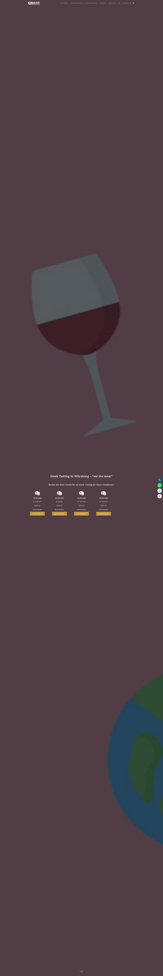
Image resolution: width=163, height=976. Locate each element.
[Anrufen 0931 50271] (159, 480)
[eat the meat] (37, 493)
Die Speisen (64, 3)
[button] (37, 514)
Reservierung (126, 3)
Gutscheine (103, 3)
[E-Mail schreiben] (159, 491)
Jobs (119, 3)
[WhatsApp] (159, 485)
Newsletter (112, 3)
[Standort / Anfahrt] (159, 496)
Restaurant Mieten (91, 3)
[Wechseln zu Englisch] (133, 3)
